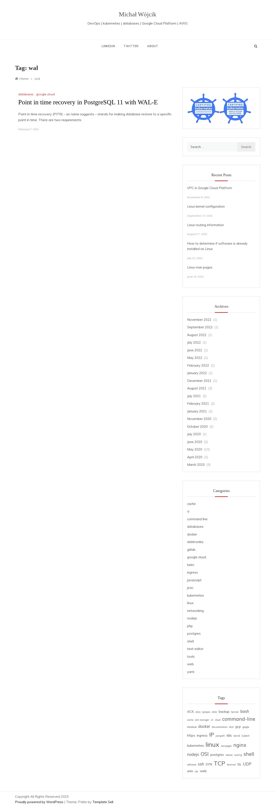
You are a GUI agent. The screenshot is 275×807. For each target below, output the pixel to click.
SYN (209, 764)
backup (224, 712)
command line (197, 519)
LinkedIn (108, 46)
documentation (220, 726)
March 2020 (196, 465)
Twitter (131, 46)
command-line (238, 719)
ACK (190, 712)
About (152, 46)
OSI (205, 754)
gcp (238, 727)
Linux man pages (199, 267)
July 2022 (194, 342)
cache (191, 504)
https (191, 735)
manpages (226, 745)
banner (235, 711)
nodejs (192, 618)
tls (239, 764)
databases (26, 94)
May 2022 (194, 358)
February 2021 (198, 403)
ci (188, 511)
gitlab (191, 550)
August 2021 (196, 388)
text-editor (195, 649)
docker (192, 534)
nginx (239, 745)
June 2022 (194, 350)
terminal (231, 764)
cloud (217, 719)
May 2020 (194, 449)
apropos (206, 711)
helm (190, 565)
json (190, 588)
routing (238, 754)
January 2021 (197, 411)
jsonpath (220, 735)
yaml (190, 672)
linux (190, 603)
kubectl (245, 735)
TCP (219, 763)
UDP (247, 764)
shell (190, 641)
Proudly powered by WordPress (39, 802)
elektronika (195, 542)
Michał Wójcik (137, 14)
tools (191, 656)
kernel (237, 735)
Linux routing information (205, 225)
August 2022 (196, 335)
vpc (196, 771)
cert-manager (202, 719)
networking (195, 611)
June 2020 (194, 442)
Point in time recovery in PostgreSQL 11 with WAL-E (88, 102)
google (246, 726)
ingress (192, 572)
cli (212, 719)
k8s (229, 735)
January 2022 (197, 373)
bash (244, 711)
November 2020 (199, 419)
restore (229, 754)
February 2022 (198, 365)
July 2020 (194, 434)
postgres (194, 633)
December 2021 (199, 381)
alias (198, 711)
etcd (231, 726)
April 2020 (194, 457)
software (191, 764)
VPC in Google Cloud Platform (209, 188)
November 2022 (199, 320)
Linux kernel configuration (206, 206)
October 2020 (197, 426)
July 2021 (194, 396)
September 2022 (200, 327)
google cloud (45, 94)
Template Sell (102, 802)
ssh (201, 764)
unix (190, 771)
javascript (194, 580)
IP (211, 734)
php (190, 626)
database (192, 726)
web (190, 664)
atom (214, 711)
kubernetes (195, 595)
